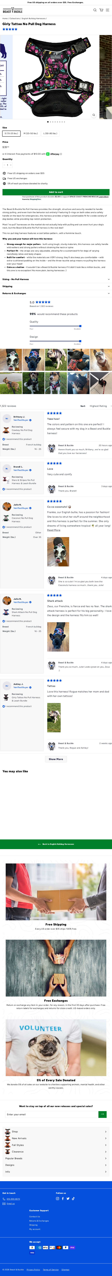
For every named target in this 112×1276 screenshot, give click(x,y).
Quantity (7, 159)
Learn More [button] (103, 196)
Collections (15, 18)
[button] (10, 29)
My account (34, 1229)
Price (5, 142)
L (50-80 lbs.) (50, 133)
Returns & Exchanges (39, 1221)
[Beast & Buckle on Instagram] (57, 1198)
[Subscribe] (102, 1114)
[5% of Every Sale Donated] (56, 1047)
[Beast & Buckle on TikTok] (73, 1198)
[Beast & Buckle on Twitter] (68, 1198)
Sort (83, 406)
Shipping (33, 1225)
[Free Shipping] (56, 891)
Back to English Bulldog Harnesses (58, 844)
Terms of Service (51, 1270)
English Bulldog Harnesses (34, 18)
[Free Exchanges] (56, 968)
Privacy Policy (33, 1270)
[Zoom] (93, 115)
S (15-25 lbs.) (11, 133)
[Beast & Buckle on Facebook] (62, 1198)
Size (4, 127)
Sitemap (65, 1270)
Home (5, 18)
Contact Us (34, 1216)
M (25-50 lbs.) (31, 133)
